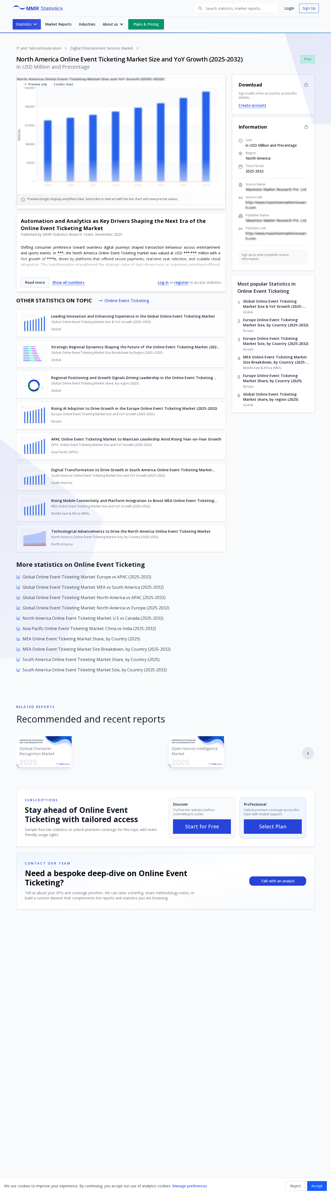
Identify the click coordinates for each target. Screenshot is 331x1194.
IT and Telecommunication (38, 48)
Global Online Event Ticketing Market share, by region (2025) (270, 397)
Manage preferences (189, 1185)
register (181, 282)
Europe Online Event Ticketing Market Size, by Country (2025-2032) (275, 322)
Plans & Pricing (146, 24)
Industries (87, 24)
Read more (35, 282)
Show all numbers (68, 282)
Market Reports (58, 24)
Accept (317, 1185)
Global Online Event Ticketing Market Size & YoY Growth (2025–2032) (273, 304)
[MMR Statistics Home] (39, 8)
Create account (252, 105)
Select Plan (273, 826)
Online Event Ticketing (126, 300)
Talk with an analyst (278, 880)
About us (110, 24)
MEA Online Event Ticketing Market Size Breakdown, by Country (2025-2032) (275, 360)
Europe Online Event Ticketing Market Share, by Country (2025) (272, 378)
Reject (295, 1185)
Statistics (24, 24)
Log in (163, 282)
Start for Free (202, 826)
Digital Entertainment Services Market (101, 48)
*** (60, 252)
